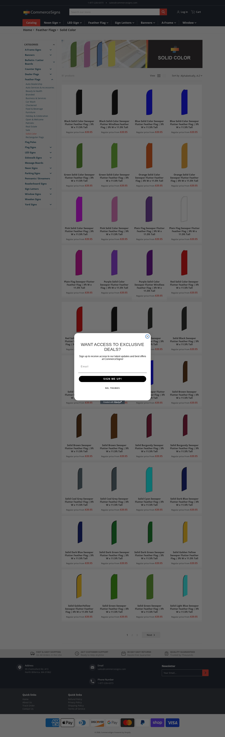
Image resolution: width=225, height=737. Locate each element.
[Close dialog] (147, 336)
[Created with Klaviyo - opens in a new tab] (112, 402)
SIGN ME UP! (112, 379)
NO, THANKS (112, 388)
